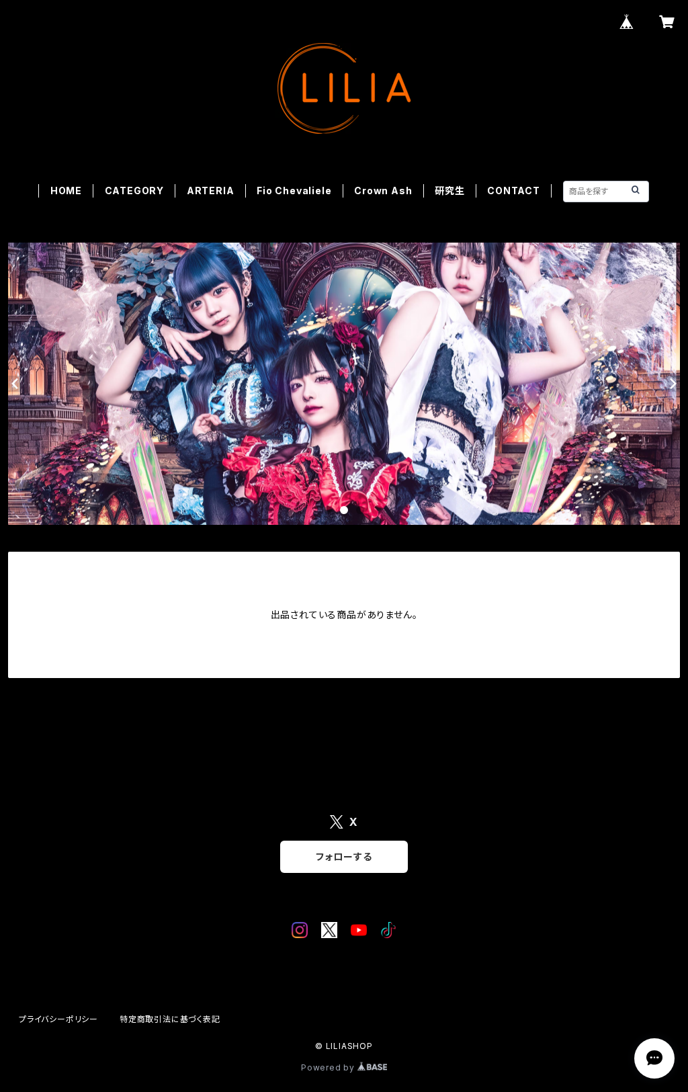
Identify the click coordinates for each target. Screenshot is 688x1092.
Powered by (329, 1067)
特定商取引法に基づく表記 (170, 1019)
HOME (66, 190)
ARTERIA (210, 190)
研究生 (449, 190)
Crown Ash (383, 190)
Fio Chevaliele (294, 190)
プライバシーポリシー (58, 1019)
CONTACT (513, 190)
